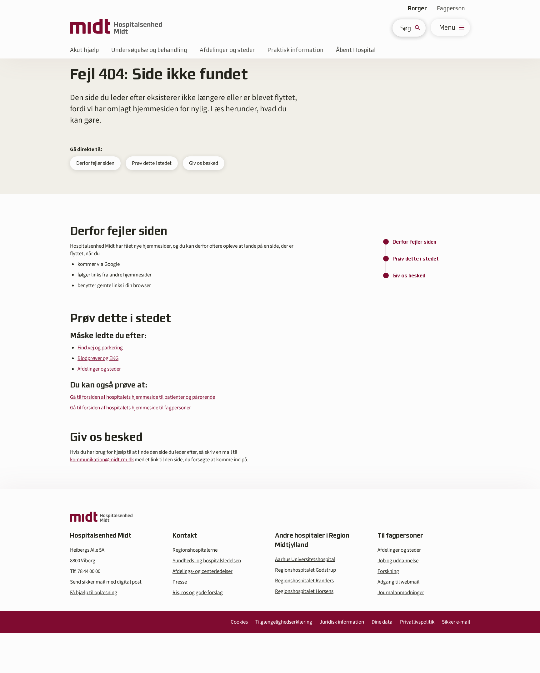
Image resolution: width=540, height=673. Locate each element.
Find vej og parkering (100, 348)
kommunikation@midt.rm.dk (102, 459)
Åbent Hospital (356, 49)
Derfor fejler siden (95, 163)
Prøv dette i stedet (152, 163)
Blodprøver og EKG (98, 358)
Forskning (388, 571)
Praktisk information (295, 49)
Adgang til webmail (398, 582)
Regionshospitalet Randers (304, 580)
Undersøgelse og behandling (149, 49)
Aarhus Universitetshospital (305, 559)
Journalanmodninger (401, 592)
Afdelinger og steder (227, 49)
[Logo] (116, 27)
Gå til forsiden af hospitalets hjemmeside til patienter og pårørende (142, 397)
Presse (179, 582)
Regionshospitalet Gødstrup (305, 570)
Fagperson (451, 8)
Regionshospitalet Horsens (304, 591)
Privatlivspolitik (417, 622)
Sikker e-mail (456, 622)
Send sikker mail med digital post (106, 582)
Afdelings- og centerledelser (202, 571)
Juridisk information (342, 622)
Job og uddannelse (398, 560)
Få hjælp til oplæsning (93, 592)
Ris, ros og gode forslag (197, 592)
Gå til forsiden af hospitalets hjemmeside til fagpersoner (130, 408)
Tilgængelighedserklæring (283, 622)
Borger (417, 8)
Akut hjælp (84, 49)
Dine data (382, 622)
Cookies (239, 622)
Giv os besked (203, 163)
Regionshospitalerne (195, 550)
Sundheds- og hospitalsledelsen (206, 560)
